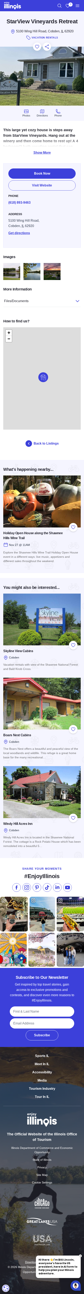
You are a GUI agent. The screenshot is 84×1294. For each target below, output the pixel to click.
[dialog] (5, 1288)
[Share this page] (47, 47)
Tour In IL (42, 1097)
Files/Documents (16, 301)
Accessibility (42, 1072)
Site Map (42, 1175)
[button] (43, 377)
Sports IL (42, 1056)
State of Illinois (42, 1159)
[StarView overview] (52, 271)
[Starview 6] (11, 271)
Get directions (19, 233)
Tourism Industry (42, 1088)
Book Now (42, 173)
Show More (42, 152)
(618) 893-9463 (19, 202)
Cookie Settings (42, 1182)
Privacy (42, 1167)
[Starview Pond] (31, 271)
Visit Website (42, 185)
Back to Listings (46, 443)
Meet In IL (42, 1064)
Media (42, 1080)
